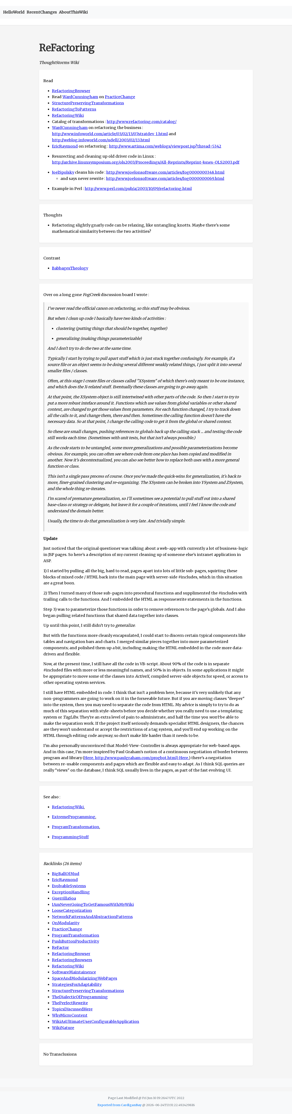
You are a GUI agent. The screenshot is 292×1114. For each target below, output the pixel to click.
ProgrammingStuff (70, 836)
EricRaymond (65, 146)
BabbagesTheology (70, 268)
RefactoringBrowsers (72, 959)
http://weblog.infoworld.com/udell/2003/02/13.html (101, 140)
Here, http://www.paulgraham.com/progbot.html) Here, (136, 757)
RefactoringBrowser (71, 90)
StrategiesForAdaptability (77, 984)
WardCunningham (80, 96)
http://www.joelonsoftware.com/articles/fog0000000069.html (165, 178)
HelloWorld (14, 12)
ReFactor (60, 947)
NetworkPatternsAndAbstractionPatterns (92, 916)
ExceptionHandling (71, 892)
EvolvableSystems (69, 885)
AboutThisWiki (73, 12)
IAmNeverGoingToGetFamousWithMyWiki (93, 904)
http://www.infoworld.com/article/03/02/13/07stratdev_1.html (110, 133)
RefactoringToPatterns (74, 109)
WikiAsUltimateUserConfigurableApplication (95, 1021)
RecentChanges (42, 12)
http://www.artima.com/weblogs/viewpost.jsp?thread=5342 (165, 146)
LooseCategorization (72, 910)
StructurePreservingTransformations (88, 103)
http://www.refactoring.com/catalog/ (142, 121)
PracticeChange (120, 96)
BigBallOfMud (65, 873)
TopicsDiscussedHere (72, 1009)
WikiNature (63, 1027)
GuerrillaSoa (64, 898)
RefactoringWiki (68, 115)
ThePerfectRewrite (70, 1002)
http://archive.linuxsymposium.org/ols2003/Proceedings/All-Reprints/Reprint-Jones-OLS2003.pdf (145, 162)
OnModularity (65, 922)
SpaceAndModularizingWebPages (84, 978)
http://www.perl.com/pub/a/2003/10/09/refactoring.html (138, 188)
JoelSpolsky (63, 172)
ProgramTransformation (75, 826)
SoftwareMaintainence (74, 972)
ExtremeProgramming (73, 816)
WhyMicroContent (69, 1015)
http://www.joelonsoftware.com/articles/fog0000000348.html (165, 172)
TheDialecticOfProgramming (80, 996)
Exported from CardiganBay (119, 1105)
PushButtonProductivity (75, 941)
